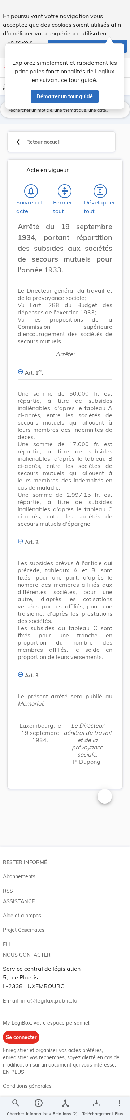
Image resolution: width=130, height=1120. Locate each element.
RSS (8, 891)
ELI (6, 944)
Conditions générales (27, 1086)
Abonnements (19, 876)
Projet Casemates (23, 930)
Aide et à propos (22, 915)
